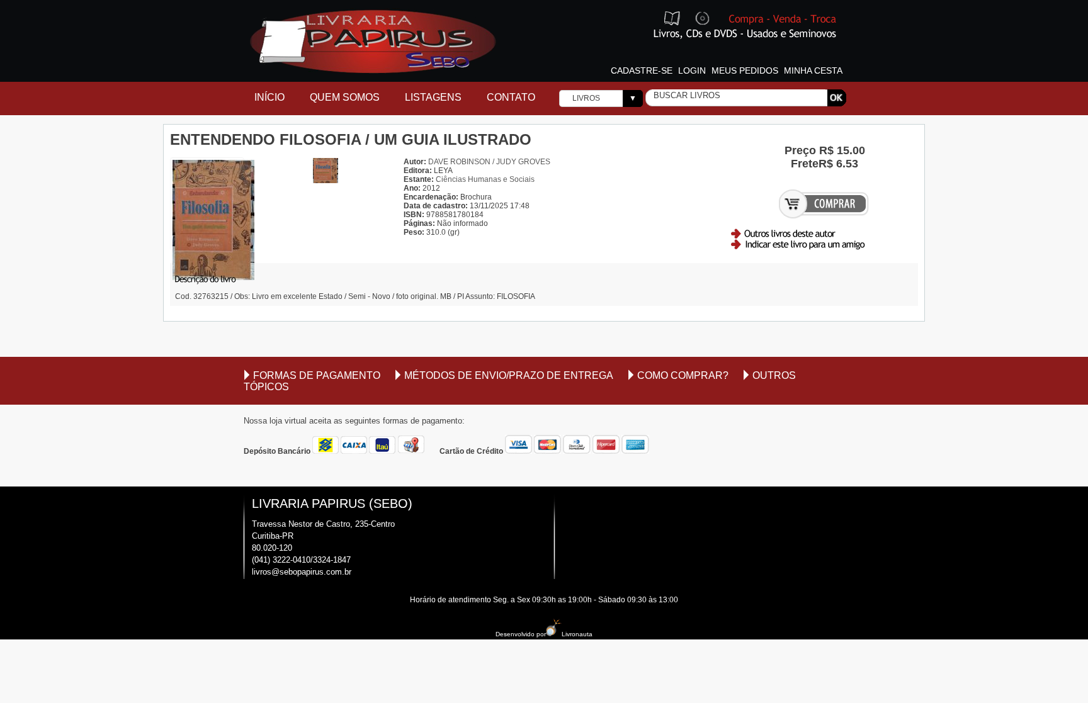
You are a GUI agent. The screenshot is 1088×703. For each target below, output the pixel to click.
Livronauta (577, 634)
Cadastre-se (641, 70)
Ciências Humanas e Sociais (485, 179)
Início (269, 97)
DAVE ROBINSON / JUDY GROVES (489, 161)
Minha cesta (813, 70)
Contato (511, 97)
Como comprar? (682, 375)
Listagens (433, 97)
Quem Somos (345, 97)
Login (692, 70)
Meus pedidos (744, 70)
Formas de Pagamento (316, 375)
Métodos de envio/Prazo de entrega (508, 375)
